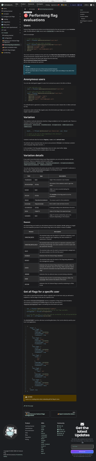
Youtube (61, 431)
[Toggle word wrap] (72, 39)
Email (60, 435)
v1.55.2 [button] (86, 5)
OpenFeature (28, 428)
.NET (42, 431)
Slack (60, 426)
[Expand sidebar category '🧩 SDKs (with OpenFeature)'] (20, 27)
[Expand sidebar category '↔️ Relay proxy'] (20, 24)
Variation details (84, 16)
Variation (82, 14)
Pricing (48, 5)
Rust (42, 451)
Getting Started (29, 426)
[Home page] (25, 9)
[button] (11, 14)
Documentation (29, 430)
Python (43, 433)
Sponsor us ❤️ (55, 5)
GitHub (53, 1)
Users (81, 10)
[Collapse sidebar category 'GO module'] (20, 33)
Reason (83, 18)
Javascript (44, 435)
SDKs (26, 433)
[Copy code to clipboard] (74, 39)
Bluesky (64, 1)
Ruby (42, 449)
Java (42, 428)
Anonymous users (84, 12)
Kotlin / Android (45, 444)
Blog (26, 435)
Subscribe (82, 451)
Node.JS (43, 446)
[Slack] (91, 5)
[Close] (94, 1)
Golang (43, 426)
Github (60, 433)
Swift (42, 442)
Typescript (44, 437)
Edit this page (29, 406)
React (42, 438)
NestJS (43, 453)
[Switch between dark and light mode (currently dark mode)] (93, 5)
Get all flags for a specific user (86, 21)
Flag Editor (28, 437)
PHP (42, 448)
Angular (43, 440)
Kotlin (42, 429)
